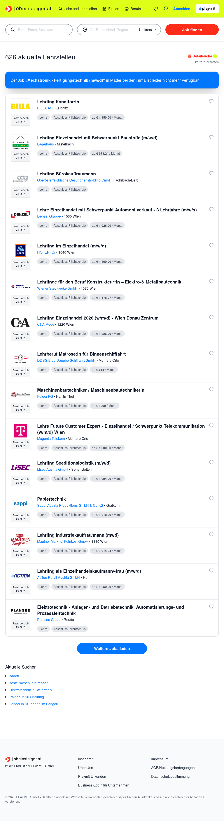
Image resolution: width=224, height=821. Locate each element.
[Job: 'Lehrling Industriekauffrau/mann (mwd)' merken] (211, 534)
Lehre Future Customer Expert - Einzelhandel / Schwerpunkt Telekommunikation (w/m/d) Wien (121, 429)
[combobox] (39, 29)
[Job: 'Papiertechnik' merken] (211, 498)
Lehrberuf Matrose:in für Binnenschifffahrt (81, 354)
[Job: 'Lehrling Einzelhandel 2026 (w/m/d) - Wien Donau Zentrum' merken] (211, 317)
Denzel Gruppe (49, 216)
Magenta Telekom (51, 438)
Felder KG (45, 396)
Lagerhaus (46, 144)
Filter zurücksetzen (205, 62)
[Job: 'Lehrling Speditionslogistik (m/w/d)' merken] (211, 462)
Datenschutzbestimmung (170, 776)
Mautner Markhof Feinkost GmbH (63, 541)
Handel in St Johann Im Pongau (33, 703)
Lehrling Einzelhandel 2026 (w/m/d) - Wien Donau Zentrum (98, 318)
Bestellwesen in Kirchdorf (28, 682)
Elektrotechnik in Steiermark (30, 689)
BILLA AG (45, 108)
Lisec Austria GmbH (53, 469)
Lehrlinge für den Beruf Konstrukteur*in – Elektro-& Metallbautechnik (109, 281)
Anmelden (181, 8)
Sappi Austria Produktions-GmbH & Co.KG (70, 505)
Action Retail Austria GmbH (59, 577)
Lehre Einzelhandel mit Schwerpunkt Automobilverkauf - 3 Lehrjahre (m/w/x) (117, 209)
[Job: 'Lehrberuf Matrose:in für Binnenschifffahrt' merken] (211, 353)
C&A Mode (46, 324)
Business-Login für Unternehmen (103, 785)
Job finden (192, 30)
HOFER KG (46, 252)
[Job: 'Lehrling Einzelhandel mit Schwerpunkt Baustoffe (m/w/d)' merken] (211, 137)
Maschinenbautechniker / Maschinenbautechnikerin (90, 390)
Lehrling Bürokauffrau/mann (66, 173)
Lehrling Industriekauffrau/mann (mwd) (78, 535)
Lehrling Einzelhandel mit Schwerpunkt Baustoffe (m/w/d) (97, 137)
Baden (14, 675)
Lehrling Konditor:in (58, 101)
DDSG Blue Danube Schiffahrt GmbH (66, 360)
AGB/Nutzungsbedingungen (173, 767)
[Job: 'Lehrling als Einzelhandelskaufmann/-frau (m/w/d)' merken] (211, 570)
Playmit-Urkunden (92, 776)
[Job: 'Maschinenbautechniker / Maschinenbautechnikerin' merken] (211, 389)
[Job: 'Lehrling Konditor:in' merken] (211, 101)
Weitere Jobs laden (112, 648)
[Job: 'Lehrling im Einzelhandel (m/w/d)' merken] (211, 245)
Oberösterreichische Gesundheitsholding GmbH (74, 180)
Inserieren (86, 758)
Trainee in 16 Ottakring (26, 696)
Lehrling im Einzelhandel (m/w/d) (71, 245)
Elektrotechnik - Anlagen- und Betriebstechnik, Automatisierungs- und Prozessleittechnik (110, 610)
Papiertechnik (51, 499)
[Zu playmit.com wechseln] (207, 8)
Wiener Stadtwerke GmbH (58, 288)
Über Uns (85, 767)
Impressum (159, 758)
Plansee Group (49, 619)
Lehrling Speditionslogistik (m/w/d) (74, 463)
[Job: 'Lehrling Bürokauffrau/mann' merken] (211, 173)
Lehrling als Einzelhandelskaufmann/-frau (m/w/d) (89, 571)
